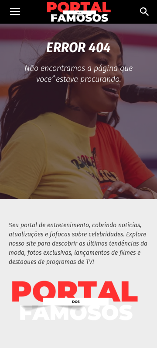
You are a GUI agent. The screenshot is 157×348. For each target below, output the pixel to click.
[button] (15, 12)
